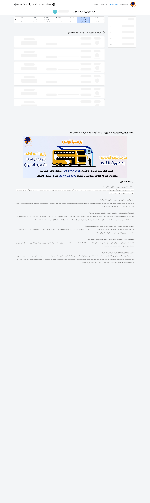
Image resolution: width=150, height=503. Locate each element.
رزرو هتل (104, 4)
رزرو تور (96, 4)
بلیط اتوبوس (113, 4)
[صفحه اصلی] (133, 4)
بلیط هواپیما (124, 4)
